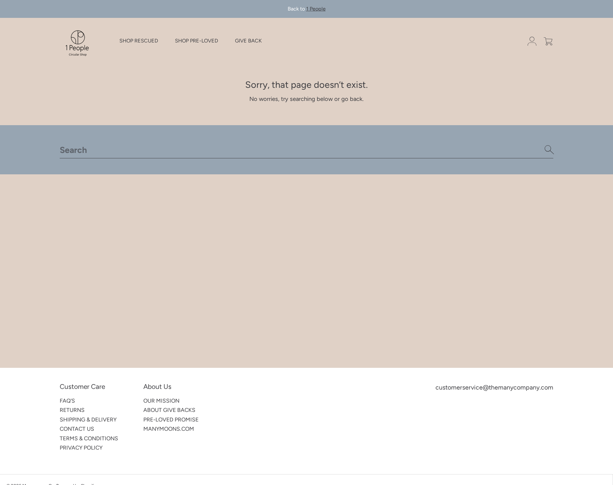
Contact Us (77, 429)
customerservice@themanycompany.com (494, 387)
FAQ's (67, 401)
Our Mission (161, 401)
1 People (316, 9)
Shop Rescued (138, 41)
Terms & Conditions (89, 438)
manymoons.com (168, 429)
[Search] (549, 150)
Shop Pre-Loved (196, 41)
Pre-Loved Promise (171, 419)
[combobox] (306, 149)
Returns (72, 410)
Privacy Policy (81, 447)
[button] (548, 41)
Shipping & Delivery (88, 419)
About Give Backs (169, 410)
